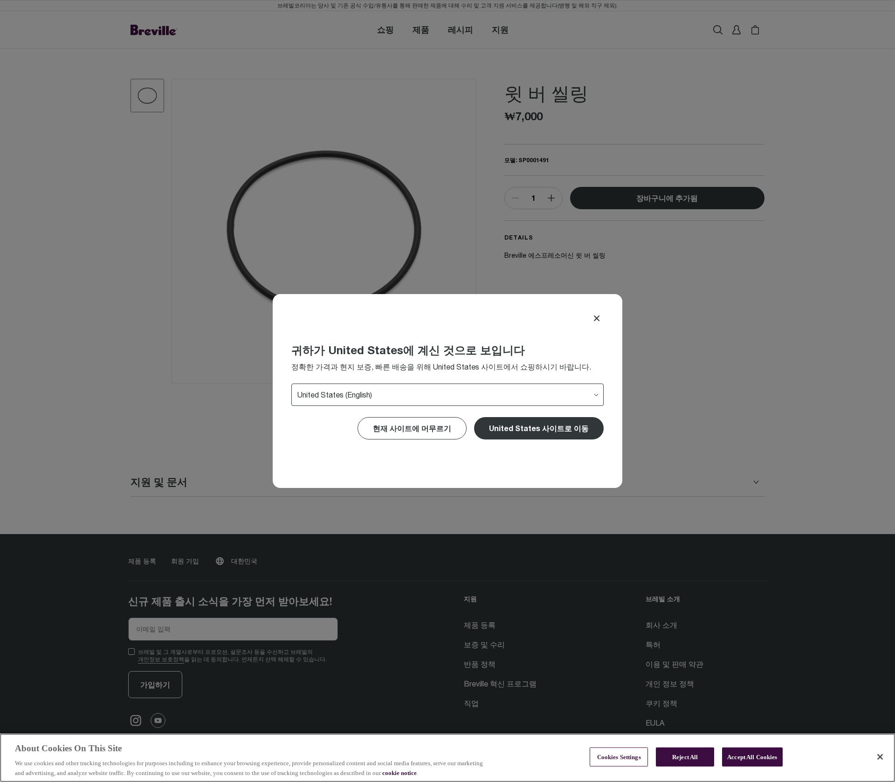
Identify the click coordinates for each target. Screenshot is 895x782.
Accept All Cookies (752, 757)
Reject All (685, 757)
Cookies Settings (619, 757)
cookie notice (399, 772)
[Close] (597, 318)
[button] (539, 428)
